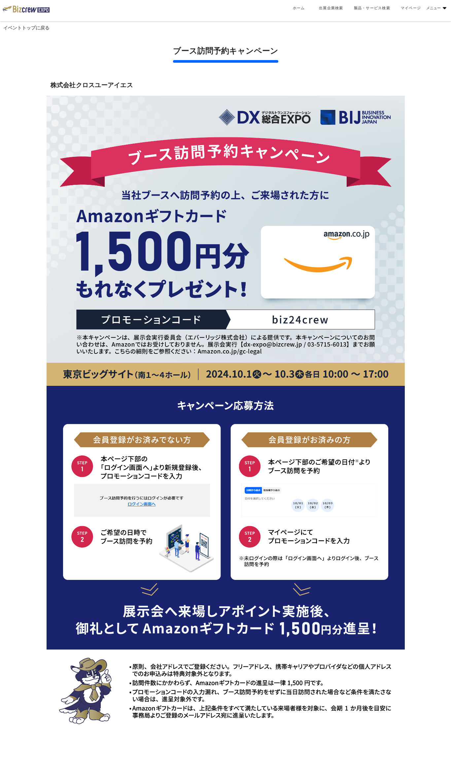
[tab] (299, 8)
